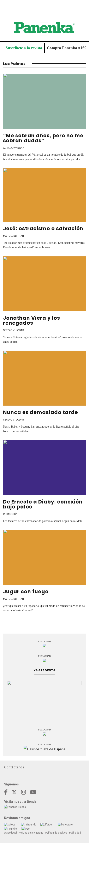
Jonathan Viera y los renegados (31, 320)
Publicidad (75, 832)
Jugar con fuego (26, 591)
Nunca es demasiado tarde (40, 412)
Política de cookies (56, 832)
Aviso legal (10, 832)
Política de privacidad (31, 832)
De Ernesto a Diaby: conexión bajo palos (43, 504)
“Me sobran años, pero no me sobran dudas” (43, 138)
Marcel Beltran (13, 236)
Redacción (10, 514)
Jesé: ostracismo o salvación (43, 228)
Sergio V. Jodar (13, 330)
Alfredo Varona (13, 148)
